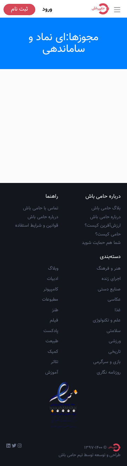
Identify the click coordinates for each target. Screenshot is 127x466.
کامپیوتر (50, 289)
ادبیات (52, 278)
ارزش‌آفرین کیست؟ (103, 225)
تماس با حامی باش (40, 208)
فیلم (54, 320)
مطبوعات (50, 299)
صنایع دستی (109, 289)
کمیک (53, 351)
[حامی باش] (102, 9)
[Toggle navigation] (117, 10)
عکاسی (114, 299)
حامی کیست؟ (108, 234)
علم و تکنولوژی (107, 320)
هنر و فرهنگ (109, 268)
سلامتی (114, 331)
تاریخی (114, 351)
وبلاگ (53, 268)
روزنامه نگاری (109, 372)
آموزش (51, 372)
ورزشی (115, 341)
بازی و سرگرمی (107, 362)
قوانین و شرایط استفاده (36, 225)
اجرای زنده (111, 278)
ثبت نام (19, 9)
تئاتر (54, 362)
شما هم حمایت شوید (101, 242)
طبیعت (52, 341)
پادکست (50, 331)
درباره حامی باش (105, 217)
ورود (47, 9)
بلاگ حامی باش (106, 208)
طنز (55, 310)
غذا (118, 310)
